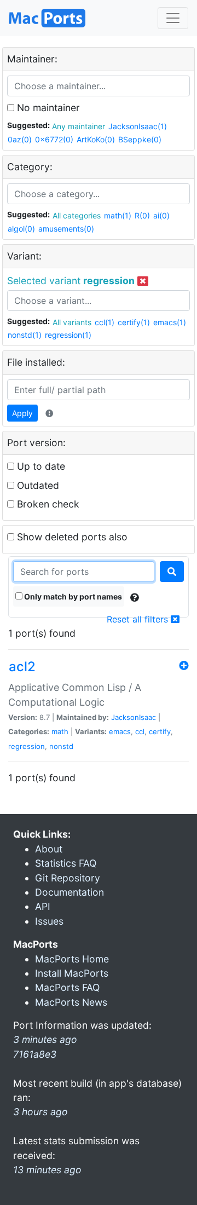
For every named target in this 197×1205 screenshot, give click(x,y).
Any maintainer (78, 126)
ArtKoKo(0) (96, 139)
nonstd (61, 746)
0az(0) (20, 139)
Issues (49, 921)
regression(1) (68, 334)
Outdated (36, 485)
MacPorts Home (72, 959)
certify (160, 731)
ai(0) (161, 215)
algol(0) (21, 228)
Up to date (39, 466)
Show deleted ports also (71, 537)
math (59, 731)
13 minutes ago (47, 1169)
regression (26, 746)
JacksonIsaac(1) (137, 126)
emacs (120, 731)
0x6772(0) (54, 139)
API (42, 906)
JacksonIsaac (133, 717)
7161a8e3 (34, 1054)
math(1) (117, 215)
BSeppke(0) (139, 139)
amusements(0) (66, 228)
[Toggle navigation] (173, 18)
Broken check (46, 504)
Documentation (69, 892)
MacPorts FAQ (67, 987)
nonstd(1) (25, 334)
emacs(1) (169, 322)
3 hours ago (40, 1111)
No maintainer (47, 107)
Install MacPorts (71, 973)
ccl (139, 731)
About (48, 849)
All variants (72, 322)
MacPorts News (71, 1002)
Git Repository (67, 878)
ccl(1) (104, 322)
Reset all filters (139, 619)
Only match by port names (72, 596)
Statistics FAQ (65, 863)
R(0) (142, 215)
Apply (22, 413)
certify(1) (134, 322)
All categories (77, 215)
